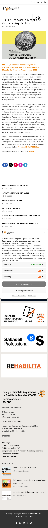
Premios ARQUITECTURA (28, 147)
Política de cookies (19, 295)
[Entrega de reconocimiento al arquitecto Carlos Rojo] (6, 483)
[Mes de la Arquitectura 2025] (6, 471)
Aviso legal (32, 295)
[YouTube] (44, 2)
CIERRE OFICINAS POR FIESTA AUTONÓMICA (21, 216)
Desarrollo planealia (9, 456)
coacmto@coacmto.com (11, 421)
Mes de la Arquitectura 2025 (24, 468)
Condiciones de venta (10, 453)
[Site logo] (11, 9)
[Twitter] (41, 2)
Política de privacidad (10, 445)
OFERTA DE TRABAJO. (11, 208)
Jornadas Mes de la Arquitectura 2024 (28, 492)
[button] (44, 233)
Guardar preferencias (24, 290)
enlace (31, 151)
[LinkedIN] (37, 2)
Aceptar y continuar (24, 284)
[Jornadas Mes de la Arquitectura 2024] (6, 495)
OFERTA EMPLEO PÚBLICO (13, 200)
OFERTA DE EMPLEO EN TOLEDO (15, 185)
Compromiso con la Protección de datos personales (22, 451)
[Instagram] (34, 2)
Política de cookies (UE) (11, 448)
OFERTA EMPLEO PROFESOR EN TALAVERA (20, 223)
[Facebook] (31, 2)
